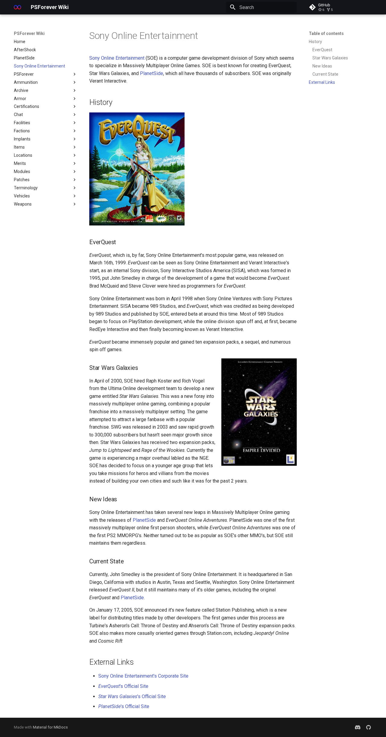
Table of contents (326, 33)
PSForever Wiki (29, 33)
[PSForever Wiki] (17, 7)
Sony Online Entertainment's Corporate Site (143, 676)
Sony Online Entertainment (116, 58)
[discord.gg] (357, 727)
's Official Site (123, 686)
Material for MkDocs (50, 727)
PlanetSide (151, 73)
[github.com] (368, 727)
